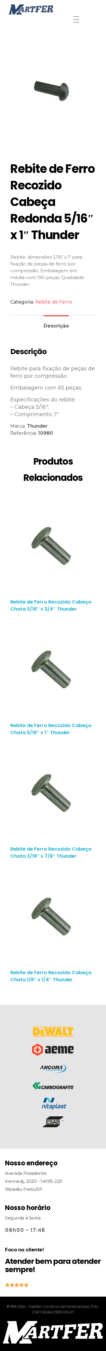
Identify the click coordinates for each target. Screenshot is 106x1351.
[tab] (56, 323)
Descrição (56, 326)
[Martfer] (53, 9)
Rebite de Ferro (53, 302)
